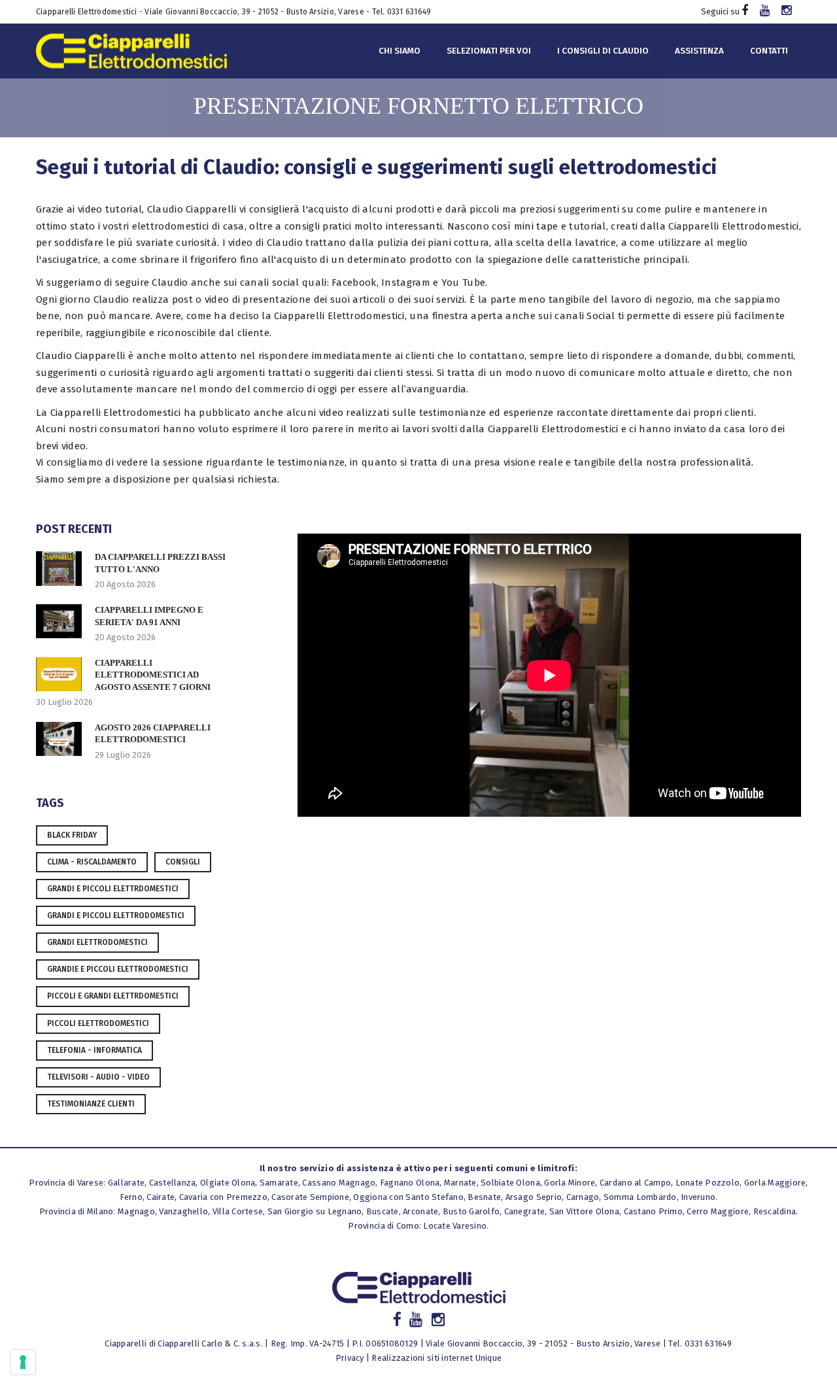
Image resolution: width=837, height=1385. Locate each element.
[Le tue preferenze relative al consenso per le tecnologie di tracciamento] (22, 1362)
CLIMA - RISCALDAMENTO (92, 861)
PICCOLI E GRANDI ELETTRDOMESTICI (113, 995)
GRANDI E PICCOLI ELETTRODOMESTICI (115, 915)
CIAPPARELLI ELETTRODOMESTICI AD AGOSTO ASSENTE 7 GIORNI (153, 675)
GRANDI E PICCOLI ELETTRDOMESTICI (113, 888)
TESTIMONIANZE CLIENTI (91, 1103)
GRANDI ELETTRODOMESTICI (97, 942)
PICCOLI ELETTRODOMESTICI (98, 1023)
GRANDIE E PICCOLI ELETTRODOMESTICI (117, 969)
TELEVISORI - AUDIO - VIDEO (98, 1077)
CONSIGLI (182, 861)
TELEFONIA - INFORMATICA (94, 1050)
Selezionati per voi (489, 50)
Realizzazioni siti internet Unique (436, 1358)
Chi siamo (399, 50)
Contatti (769, 50)
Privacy (349, 1358)
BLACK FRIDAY (72, 835)
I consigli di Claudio (603, 50)
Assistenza (699, 50)
